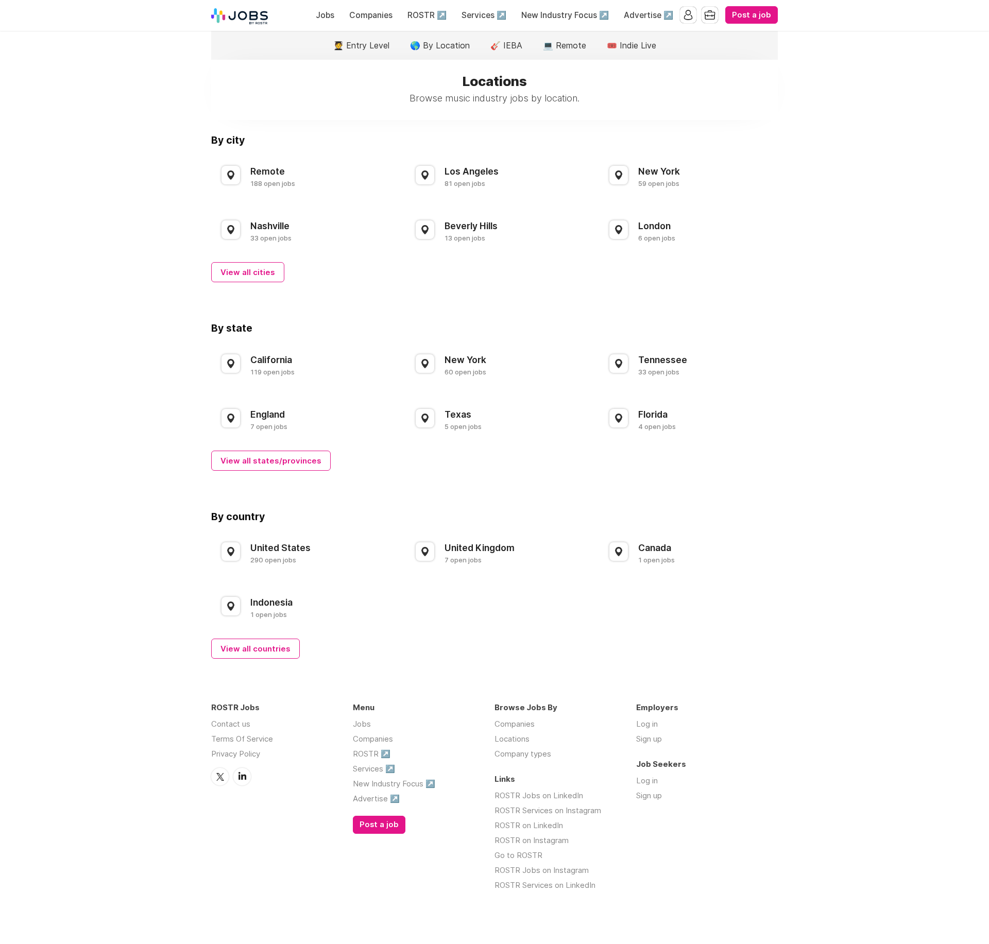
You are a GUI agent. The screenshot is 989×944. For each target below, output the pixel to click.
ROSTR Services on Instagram (547, 810)
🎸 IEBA (506, 45)
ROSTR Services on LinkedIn (544, 885)
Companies (371, 15)
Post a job (751, 15)
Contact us (230, 724)
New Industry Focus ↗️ (565, 15)
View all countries (255, 649)
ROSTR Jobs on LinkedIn (538, 795)
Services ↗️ (484, 15)
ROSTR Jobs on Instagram (541, 870)
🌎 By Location (440, 45)
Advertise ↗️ (648, 15)
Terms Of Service (242, 739)
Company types (522, 754)
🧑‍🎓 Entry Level (361, 45)
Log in (647, 724)
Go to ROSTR (518, 855)
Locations (512, 739)
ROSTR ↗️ (427, 15)
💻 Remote (564, 45)
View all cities (247, 272)
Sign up (649, 739)
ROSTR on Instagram (531, 840)
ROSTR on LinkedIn (528, 825)
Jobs (325, 15)
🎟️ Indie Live (631, 45)
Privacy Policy (235, 754)
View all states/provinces (270, 461)
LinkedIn (242, 776)
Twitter (220, 776)
